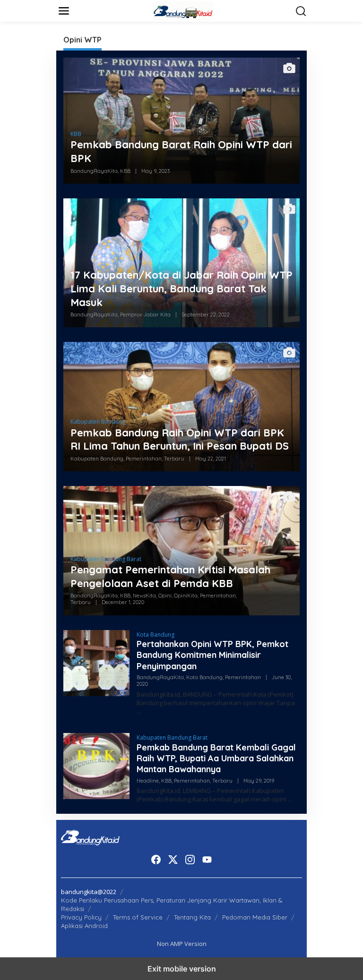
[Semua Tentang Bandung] (183, 10)
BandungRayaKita (94, 171)
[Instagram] (190, 859)
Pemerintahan (144, 458)
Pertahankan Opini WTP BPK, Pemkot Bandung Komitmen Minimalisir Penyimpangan (212, 655)
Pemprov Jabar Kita (145, 314)
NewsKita (144, 595)
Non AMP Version (182, 943)
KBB (75, 134)
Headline (148, 780)
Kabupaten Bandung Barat (105, 559)
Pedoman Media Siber (254, 917)
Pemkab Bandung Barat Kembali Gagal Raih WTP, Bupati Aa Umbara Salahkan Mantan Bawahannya (216, 758)
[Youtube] (207, 859)
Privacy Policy (81, 917)
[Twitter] (173, 859)
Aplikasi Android (84, 925)
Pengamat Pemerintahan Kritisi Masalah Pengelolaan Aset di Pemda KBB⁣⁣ (170, 576)
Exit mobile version (181, 968)
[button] (301, 11)
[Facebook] (156, 859)
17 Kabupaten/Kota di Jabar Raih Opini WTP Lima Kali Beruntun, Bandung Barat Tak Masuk (181, 288)
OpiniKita (186, 595)
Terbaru (174, 458)
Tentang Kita (192, 917)
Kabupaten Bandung (97, 422)
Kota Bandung (155, 635)
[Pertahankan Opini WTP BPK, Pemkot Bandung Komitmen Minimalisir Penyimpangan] (139, 711)
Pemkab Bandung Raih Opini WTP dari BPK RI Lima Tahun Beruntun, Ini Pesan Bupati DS (179, 439)
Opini (165, 595)
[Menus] (63, 11)
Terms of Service (138, 917)
